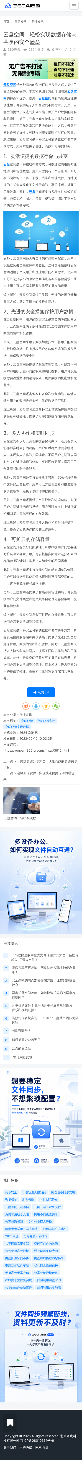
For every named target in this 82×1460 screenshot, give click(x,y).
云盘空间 (9, 84)
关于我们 (9, 1447)
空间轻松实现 (46, 721)
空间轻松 (27, 721)
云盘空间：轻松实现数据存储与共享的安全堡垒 (21, 818)
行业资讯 (38, 21)
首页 (6, 21)
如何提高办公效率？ (26, 1039)
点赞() (43, 692)
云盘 (6, 164)
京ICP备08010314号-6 (37, 1440)
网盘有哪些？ (21, 1030)
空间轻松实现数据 (17, 727)
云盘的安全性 (21, 1048)
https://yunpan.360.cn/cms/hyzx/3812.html (36, 750)
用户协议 (25, 1447)
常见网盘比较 (22, 1057)
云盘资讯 (20, 21)
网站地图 (41, 1447)
